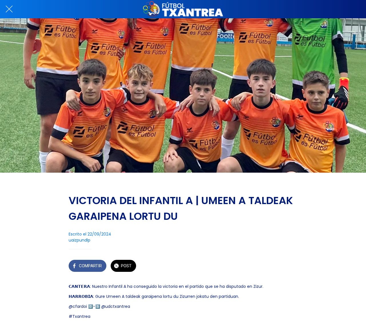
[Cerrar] (9, 9)
